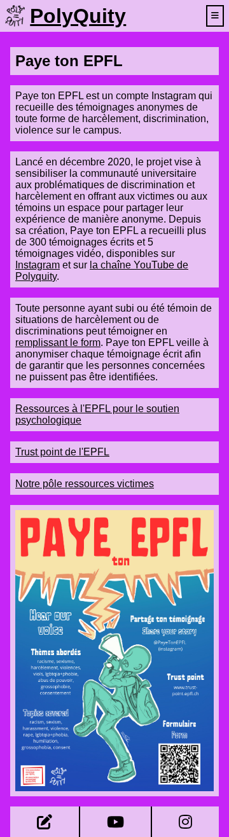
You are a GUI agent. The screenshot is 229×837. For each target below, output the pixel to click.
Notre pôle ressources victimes (84, 483)
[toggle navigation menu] (215, 16)
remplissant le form (58, 342)
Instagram (37, 264)
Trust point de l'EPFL (62, 451)
